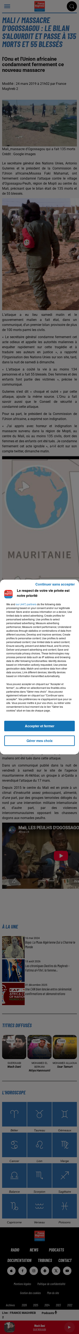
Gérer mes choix (40, 740)
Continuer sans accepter (55, 584)
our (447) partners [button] (26, 604)
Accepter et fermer (39, 725)
